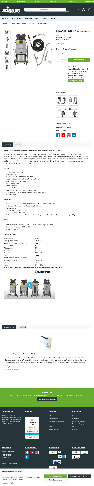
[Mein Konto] (83, 10)
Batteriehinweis (75, 418)
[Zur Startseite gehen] (11, 9)
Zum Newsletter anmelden (47, 399)
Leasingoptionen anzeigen (76, 81)
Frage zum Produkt (61, 130)
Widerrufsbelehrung (53, 418)
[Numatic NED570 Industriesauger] (73, 112)
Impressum (75, 429)
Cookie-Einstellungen (53, 429)
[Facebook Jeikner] (58, 135)
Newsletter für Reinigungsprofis (79, 424)
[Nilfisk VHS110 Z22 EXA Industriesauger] (32, 49)
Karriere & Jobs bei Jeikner (78, 421)
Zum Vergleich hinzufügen (63, 124)
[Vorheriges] (13, 49)
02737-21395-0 (90, 1)
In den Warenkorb (79, 60)
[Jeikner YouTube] (64, 135)
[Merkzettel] (77, 10)
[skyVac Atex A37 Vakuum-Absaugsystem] (61, 100)
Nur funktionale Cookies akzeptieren (79, 476)
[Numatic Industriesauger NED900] (61, 112)
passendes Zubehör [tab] (9, 327)
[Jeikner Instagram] (69, 135)
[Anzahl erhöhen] (62, 60)
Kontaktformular (13, 463)
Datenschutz (51, 424)
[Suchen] (68, 10)
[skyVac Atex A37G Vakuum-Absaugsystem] (73, 100)
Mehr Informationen (17, 479)
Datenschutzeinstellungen (55, 480)
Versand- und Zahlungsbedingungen (57, 421)
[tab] (7, 144)
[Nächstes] (51, 49)
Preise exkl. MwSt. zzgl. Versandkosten (66, 49)
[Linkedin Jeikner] (74, 135)
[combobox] (45, 10)
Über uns (74, 426)
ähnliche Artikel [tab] (22, 327)
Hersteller (74, 416)
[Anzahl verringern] (58, 60)
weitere (58, 35)
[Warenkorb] (89, 10)
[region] (28, 49)
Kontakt (50, 426)
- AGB (11, 483)
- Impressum (5, 483)
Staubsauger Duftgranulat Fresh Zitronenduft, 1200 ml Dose (22, 354)
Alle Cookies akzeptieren (55, 476)
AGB (50, 416)
